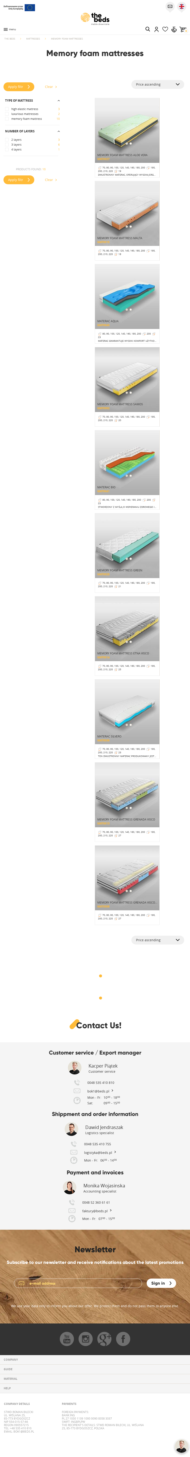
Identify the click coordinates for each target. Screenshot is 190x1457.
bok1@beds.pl (23, 1431)
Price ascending (148, 84)
